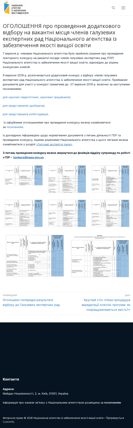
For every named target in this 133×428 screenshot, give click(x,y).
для (36, 97)
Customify (8, 421)
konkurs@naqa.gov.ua (28, 157)
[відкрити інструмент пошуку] (113, 7)
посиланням (15, 127)
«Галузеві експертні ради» (54, 144)
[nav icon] (123, 7)
